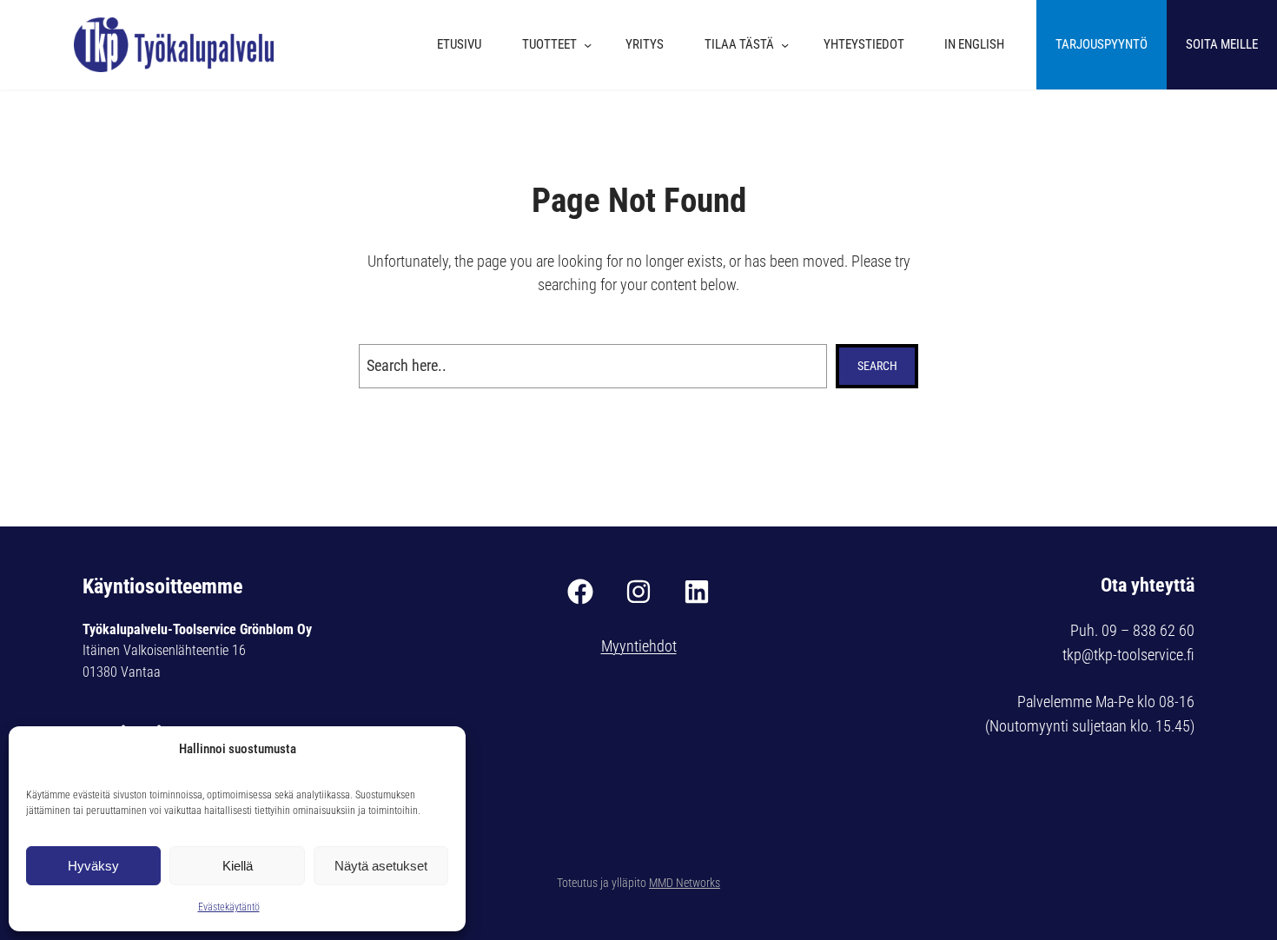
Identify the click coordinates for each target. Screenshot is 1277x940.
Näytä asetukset (380, 865)
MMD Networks (684, 883)
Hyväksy (93, 865)
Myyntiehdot (639, 646)
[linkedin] (696, 591)
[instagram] (638, 591)
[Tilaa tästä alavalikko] (789, 45)
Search (877, 366)
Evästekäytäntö (229, 907)
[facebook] (580, 591)
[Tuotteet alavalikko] (592, 45)
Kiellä (237, 865)
